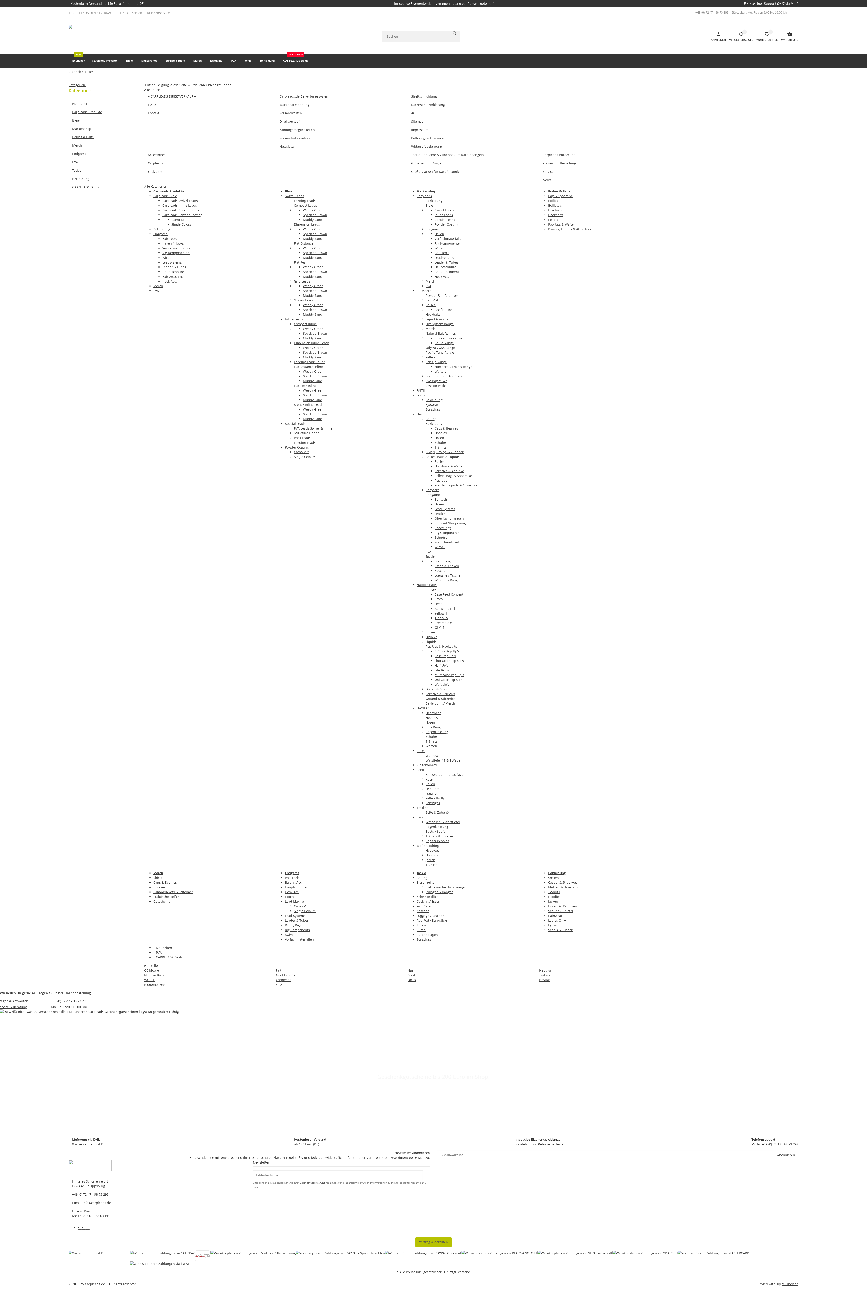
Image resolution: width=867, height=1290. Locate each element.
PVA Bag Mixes (436, 381)
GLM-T (439, 627)
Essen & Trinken (447, 566)
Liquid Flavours (437, 319)
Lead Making (294, 901)
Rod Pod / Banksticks (432, 920)
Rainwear (555, 916)
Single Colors (181, 224)
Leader (440, 514)
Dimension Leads (307, 224)
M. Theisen (790, 1284)
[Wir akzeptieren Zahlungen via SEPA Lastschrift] (574, 1255)
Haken (439, 234)
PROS (421, 751)
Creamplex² (443, 623)
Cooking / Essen (428, 901)
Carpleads (424, 196)
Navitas (544, 980)
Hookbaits (433, 314)
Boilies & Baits (83, 137)
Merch (158, 286)
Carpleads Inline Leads (179, 205)
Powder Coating (297, 447)
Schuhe (440, 442)
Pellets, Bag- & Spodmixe (453, 476)
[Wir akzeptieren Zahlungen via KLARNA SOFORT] (499, 1255)
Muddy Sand (312, 219)
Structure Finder (306, 433)
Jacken (430, 860)
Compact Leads (305, 205)
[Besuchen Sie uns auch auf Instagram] (88, 1228)
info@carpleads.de (96, 1203)
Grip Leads (302, 281)
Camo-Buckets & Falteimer (173, 892)
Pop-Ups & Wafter (561, 224)
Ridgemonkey (427, 765)
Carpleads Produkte (87, 112)
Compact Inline (305, 324)
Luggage (432, 793)
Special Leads (295, 423)
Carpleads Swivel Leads (180, 201)
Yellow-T (441, 613)
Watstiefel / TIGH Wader (444, 760)
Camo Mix (178, 219)
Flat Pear (300, 262)
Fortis (421, 395)
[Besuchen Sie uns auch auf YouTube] (84, 1228)
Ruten (430, 779)
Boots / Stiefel (436, 831)
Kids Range (434, 727)
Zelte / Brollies (427, 897)
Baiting (431, 419)
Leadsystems (172, 262)
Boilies (431, 305)
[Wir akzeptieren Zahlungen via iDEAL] (159, 1263)
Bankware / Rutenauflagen (446, 774)
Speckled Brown (315, 215)
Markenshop (81, 128)
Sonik (421, 770)
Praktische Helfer (166, 897)
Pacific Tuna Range (440, 352)
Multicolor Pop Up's (449, 675)
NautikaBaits (285, 975)
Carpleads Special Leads (180, 210)
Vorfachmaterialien (176, 248)
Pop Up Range (436, 362)
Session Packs (436, 385)
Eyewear (432, 404)
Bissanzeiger (444, 561)
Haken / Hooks (173, 243)
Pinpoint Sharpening (450, 523)
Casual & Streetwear (563, 882)
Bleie (429, 205)
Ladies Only (557, 920)
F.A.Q (124, 13)
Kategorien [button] (77, 85)
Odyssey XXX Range (440, 348)
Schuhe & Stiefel (560, 911)
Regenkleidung (437, 732)
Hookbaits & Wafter (449, 466)
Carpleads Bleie (165, 196)
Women (431, 746)
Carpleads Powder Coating (182, 215)
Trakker (422, 808)
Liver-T (440, 604)
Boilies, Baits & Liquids (443, 457)
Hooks (289, 897)
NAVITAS (423, 708)
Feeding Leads (305, 201)
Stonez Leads (304, 300)
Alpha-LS (441, 618)
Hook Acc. (169, 281)
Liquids (431, 642)
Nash (420, 414)
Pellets (431, 357)
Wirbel (167, 257)
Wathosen (433, 755)
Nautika (545, 970)
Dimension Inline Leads (311, 343)
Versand (464, 1272)
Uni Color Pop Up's (449, 680)
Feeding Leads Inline (309, 362)
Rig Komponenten (448, 243)
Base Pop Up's (445, 656)
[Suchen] (454, 33)
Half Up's (441, 665)
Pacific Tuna (444, 310)
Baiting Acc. (294, 882)
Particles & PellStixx (440, 694)
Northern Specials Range (453, 367)
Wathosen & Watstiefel (443, 822)
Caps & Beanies (446, 428)
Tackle (430, 556)
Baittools (441, 499)
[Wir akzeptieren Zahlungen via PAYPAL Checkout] (423, 1255)
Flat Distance (303, 243)
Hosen (439, 438)
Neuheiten (163, 948)
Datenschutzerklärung (268, 1157)
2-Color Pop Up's (447, 651)
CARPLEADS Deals (169, 957)
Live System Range (440, 324)
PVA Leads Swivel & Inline (313, 428)
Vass (420, 817)
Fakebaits (555, 210)
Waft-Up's (442, 684)
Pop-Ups (441, 480)
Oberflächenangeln (449, 518)
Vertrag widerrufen (433, 1242)
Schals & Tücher (560, 930)
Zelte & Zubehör (438, 812)
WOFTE (149, 980)
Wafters (440, 371)
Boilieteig (555, 205)
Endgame (160, 234)
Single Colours (305, 457)
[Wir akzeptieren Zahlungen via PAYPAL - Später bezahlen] (340, 1255)
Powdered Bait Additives (444, 376)
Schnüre (441, 537)
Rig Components (447, 532)
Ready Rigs (443, 528)
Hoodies (441, 433)
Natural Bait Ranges (441, 333)
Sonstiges (433, 409)
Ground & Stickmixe (440, 698)
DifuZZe (431, 637)
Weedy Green (313, 210)
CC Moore (424, 291)
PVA (156, 291)
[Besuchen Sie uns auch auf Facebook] (80, 1228)
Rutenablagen (427, 934)
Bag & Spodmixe (560, 196)
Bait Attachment (174, 276)
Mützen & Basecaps (563, 887)
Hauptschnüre (173, 272)
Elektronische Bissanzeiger (446, 887)
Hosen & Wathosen (562, 906)
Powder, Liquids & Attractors (456, 485)
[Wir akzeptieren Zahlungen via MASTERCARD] (713, 1255)
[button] (159, 12)
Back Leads (302, 438)
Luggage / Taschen (448, 575)
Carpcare (432, 490)
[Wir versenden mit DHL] (88, 1258)
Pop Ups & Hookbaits (441, 646)
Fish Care (433, 789)
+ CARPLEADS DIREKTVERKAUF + (93, 13)
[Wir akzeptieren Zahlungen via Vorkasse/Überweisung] (253, 1255)
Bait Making (434, 300)
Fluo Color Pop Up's (449, 661)
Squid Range (444, 343)
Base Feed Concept (449, 594)
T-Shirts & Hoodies (440, 836)
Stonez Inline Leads (308, 404)
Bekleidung (161, 229)
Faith (279, 970)
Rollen (430, 784)
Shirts (157, 878)
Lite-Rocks (442, 670)
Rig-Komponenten (176, 253)
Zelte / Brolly (435, 798)
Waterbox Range (447, 580)
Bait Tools (169, 238)
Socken (553, 878)
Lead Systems (445, 509)
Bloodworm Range (448, 338)
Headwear (433, 713)
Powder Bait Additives (442, 295)
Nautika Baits (427, 585)
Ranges (431, 589)
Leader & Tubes (174, 267)
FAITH (421, 390)
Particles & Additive (449, 471)
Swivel (289, 934)
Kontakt (137, 13)
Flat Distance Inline (308, 367)
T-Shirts (440, 447)
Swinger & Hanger (439, 892)
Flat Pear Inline (305, 385)
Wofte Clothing (428, 846)
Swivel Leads (294, 196)
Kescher (441, 570)
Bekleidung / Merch (440, 703)
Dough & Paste (437, 689)
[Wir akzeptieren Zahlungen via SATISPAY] (162, 1255)
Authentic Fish (445, 608)
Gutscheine (161, 901)
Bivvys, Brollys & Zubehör (445, 452)
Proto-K (440, 599)
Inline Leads (294, 319)
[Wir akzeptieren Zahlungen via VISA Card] (645, 1255)
